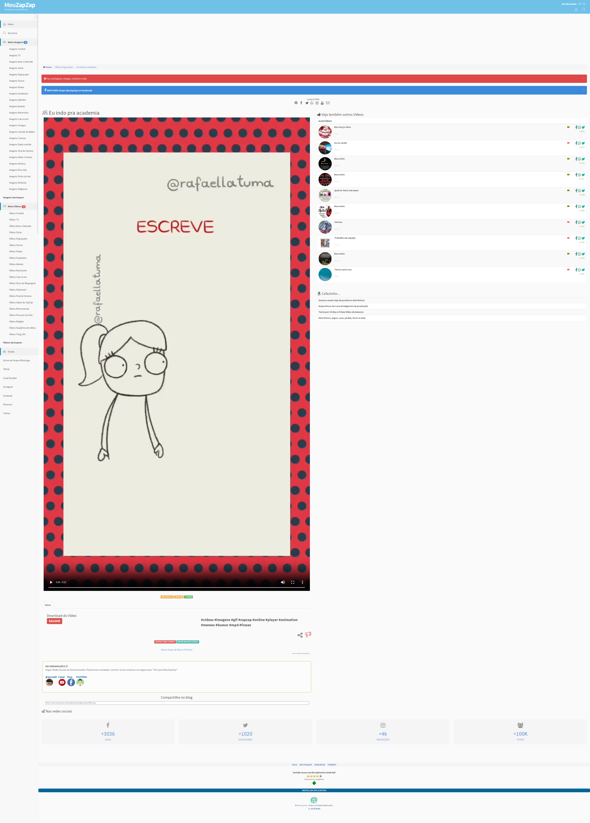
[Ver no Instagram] (317, 103)
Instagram (8, 386)
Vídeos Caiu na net (18, 276)
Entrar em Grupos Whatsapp (16, 360)
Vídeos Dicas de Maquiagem (22, 283)
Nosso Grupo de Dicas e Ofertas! (176, 649)
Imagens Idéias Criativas (20, 157)
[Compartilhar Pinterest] (296, 103)
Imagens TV (14, 55)
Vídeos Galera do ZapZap (21, 302)
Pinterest (7, 404)
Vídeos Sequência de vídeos (22, 327)
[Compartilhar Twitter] (307, 103)
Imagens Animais (17, 106)
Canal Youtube (10, 378)
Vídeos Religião (16, 321)
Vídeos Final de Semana (20, 296)
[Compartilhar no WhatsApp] (312, 103)
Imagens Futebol (17, 48)
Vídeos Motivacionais (19, 308)
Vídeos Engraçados (18, 238)
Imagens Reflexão (17, 182)
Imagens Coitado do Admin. (22, 131)
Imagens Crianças (17, 138)
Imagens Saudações (18, 93)
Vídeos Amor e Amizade (20, 226)
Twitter (6, 413)
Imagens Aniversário (18, 112)
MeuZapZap (302, 805)
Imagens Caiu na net (19, 119)
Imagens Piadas (16, 87)
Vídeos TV (14, 219)
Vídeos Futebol (16, 213)
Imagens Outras (16, 80)
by (314, 808)
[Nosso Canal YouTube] (323, 103)
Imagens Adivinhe (17, 99)
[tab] (47, 605)
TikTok (6, 369)
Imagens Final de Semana (21, 150)
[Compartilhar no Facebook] (302, 103)
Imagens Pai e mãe (18, 169)
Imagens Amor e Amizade (21, 61)
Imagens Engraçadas (19, 74)
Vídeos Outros (16, 245)
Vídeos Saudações (18, 257)
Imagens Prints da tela (20, 176)
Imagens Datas (16, 68)
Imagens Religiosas (18, 189)
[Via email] (327, 103)
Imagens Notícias (17, 163)
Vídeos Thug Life (17, 334)
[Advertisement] (314, 38)
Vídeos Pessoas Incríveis (21, 315)
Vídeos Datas (15, 232)
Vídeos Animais (16, 264)
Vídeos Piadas (15, 251)
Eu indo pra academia (86, 67)
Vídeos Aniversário (18, 270)
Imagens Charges (17, 125)
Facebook (7, 395)
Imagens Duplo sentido (20, 144)
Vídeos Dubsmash (17, 289)
